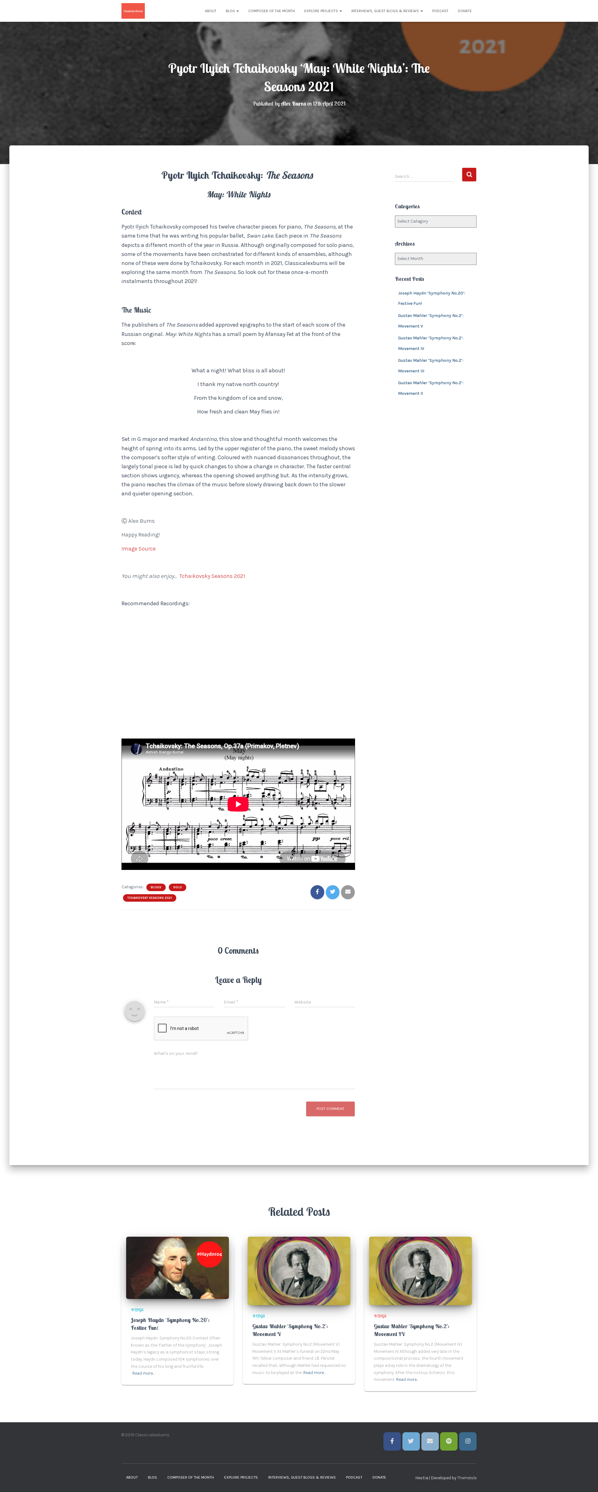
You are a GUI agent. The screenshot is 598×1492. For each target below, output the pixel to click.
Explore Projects (321, 11)
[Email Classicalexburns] (430, 1441)
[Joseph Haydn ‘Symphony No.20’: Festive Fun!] (177, 1267)
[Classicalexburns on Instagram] (468, 1441)
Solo (177, 887)
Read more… (143, 1373)
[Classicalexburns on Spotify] (449, 1441)
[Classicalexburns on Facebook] (392, 1441)
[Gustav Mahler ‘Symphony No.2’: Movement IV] (420, 1270)
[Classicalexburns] (133, 11)
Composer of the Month (271, 11)
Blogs (156, 887)
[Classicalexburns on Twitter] (411, 1441)
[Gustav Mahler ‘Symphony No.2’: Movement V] (299, 1270)
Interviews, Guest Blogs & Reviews (385, 11)
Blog (231, 11)
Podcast (440, 11)
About (210, 11)
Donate (465, 11)
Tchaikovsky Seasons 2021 (149, 898)
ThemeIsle (467, 1477)
